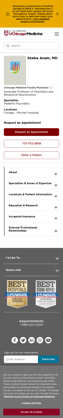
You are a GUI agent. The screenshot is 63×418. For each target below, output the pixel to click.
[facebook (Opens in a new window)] (14, 340)
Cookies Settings (31, 403)
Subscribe (48, 359)
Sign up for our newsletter (21, 352)
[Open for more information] (51, 87)
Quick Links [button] (13, 269)
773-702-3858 (31, 143)
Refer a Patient (31, 155)
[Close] (59, 370)
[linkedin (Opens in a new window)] (31, 340)
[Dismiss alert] (57, 13)
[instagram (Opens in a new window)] (40, 340)
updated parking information (34, 20)
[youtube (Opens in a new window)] (48, 340)
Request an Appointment (31, 132)
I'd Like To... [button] (13, 257)
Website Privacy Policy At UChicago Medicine (29, 396)
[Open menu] (56, 33)
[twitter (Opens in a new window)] (23, 340)
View (36, 19)
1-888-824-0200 (31, 322)
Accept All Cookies (31, 412)
